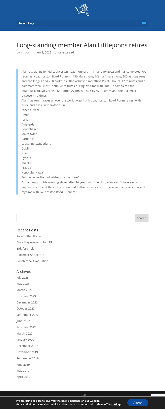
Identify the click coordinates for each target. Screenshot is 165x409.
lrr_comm (27, 52)
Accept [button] (137, 403)
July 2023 (22, 277)
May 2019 (22, 370)
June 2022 (23, 321)
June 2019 (23, 364)
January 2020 (25, 339)
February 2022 (26, 327)
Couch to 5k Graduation (32, 261)
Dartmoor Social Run (30, 255)
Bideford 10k (25, 248)
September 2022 (27, 315)
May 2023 (22, 284)
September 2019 (27, 358)
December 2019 (27, 346)
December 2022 (27, 302)
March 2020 (24, 333)
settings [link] (116, 404)
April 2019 (23, 377)
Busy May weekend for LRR (34, 242)
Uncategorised (64, 52)
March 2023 (24, 290)
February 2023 (26, 296)
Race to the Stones (28, 236)
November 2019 (27, 352)
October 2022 (25, 308)
